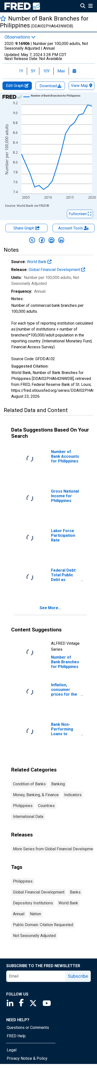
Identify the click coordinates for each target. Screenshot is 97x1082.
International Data (28, 816)
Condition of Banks (29, 784)
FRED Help (16, 1036)
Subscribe (78, 976)
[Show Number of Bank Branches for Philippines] (55, 95)
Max (61, 71)
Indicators (73, 794)
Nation (35, 914)
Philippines (23, 805)
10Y (46, 71)
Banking (58, 784)
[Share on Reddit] (51, 240)
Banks (75, 892)
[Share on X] (32, 240)
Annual (18, 914)
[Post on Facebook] (42, 240)
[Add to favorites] (3, 18)
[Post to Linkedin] (61, 240)
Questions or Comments (28, 1027)
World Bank (37, 261)
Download (49, 85)
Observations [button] (17, 37)
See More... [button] (50, 607)
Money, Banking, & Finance (36, 794)
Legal (11, 1050)
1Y (21, 71)
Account (70, 228)
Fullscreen (78, 213)
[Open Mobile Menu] (90, 6)
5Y (33, 71)
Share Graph (24, 228)
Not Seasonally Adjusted (34, 935)
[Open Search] (82, 6)
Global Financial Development (55, 269)
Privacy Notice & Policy (27, 1058)
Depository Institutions (33, 903)
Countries (46, 805)
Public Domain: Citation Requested (43, 924)
